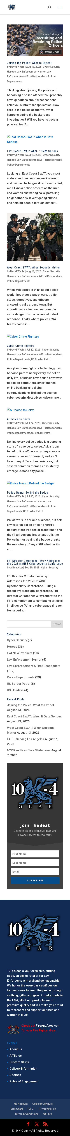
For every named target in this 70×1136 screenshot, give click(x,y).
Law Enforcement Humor (31, 71)
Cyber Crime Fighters (20, 345)
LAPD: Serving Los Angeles (25, 739)
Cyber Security (51, 66)
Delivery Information (23, 1068)
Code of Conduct (42, 1103)
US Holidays (15, 690)
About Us (16, 1049)
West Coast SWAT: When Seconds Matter (33, 267)
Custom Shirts (19, 1062)
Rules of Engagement (24, 1081)
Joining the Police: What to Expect (29, 63)
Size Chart (16, 1108)
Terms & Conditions (27, 1113)
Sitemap (15, 1075)
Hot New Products (19, 653)
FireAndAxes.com (48, 1025)
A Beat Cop (16, 567)
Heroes (11, 71)
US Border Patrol (41, 359)
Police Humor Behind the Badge (27, 492)
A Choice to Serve (19, 419)
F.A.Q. (30, 1108)
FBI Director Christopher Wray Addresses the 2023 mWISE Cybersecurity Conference (35, 562)
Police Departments (18, 164)
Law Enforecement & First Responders (39, 159)
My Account (21, 1103)
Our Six (47, 1113)
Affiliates (16, 1055)
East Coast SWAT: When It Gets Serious (32, 151)
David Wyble (17, 66)
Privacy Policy (47, 1108)
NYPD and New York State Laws (29, 750)
